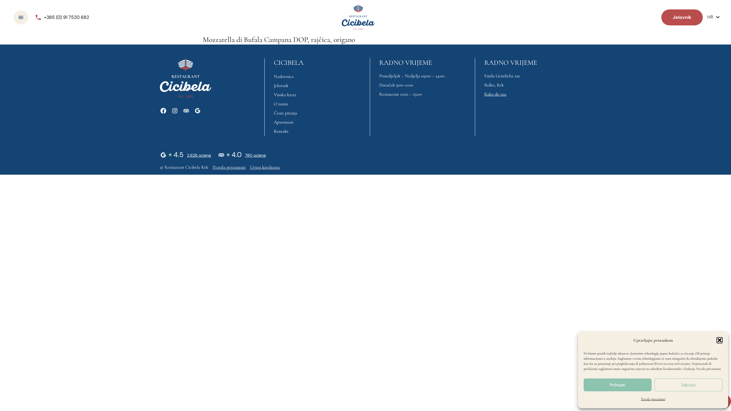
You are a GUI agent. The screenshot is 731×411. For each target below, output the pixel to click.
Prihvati (617, 385)
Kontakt (281, 131)
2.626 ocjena (199, 155)
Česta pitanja (285, 113)
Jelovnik (281, 85)
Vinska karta (285, 95)
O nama (281, 104)
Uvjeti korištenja (265, 167)
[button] (719, 340)
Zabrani (688, 385)
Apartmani (283, 122)
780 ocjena (255, 155)
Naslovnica (284, 76)
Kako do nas (495, 94)
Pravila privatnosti (708, 369)
